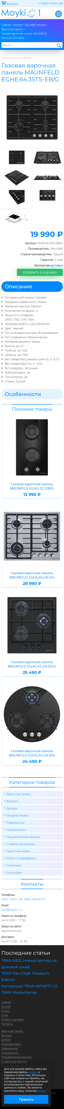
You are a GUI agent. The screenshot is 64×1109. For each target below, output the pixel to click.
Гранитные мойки (18, 851)
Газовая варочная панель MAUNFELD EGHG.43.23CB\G (32, 753)
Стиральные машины (20, 844)
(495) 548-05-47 (34, 899)
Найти (59, 45)
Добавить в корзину (40, 272)
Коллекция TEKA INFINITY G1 (29, 986)
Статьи (5, 1010)
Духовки (12, 808)
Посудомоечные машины (23, 837)
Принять (26, 1099)
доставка (57, 265)
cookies (33, 1072)
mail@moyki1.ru (11, 910)
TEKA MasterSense (19, 992)
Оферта (52, 1093)
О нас (4, 1015)
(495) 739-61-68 (12, 899)
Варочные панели (18, 794)
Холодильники (16, 830)
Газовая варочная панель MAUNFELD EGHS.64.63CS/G (32, 575)
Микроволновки (17, 815)
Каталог (6, 1006)
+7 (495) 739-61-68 (50, 3)
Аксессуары (14, 872)
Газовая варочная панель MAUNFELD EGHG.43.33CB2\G (32, 664)
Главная (6, 1002)
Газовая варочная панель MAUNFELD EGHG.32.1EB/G (32, 486)
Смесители (13, 865)
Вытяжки (12, 801)
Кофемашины (15, 822)
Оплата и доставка (12, 1019)
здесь (41, 1090)
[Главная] (21, 18)
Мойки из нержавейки (21, 858)
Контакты (7, 1023)
